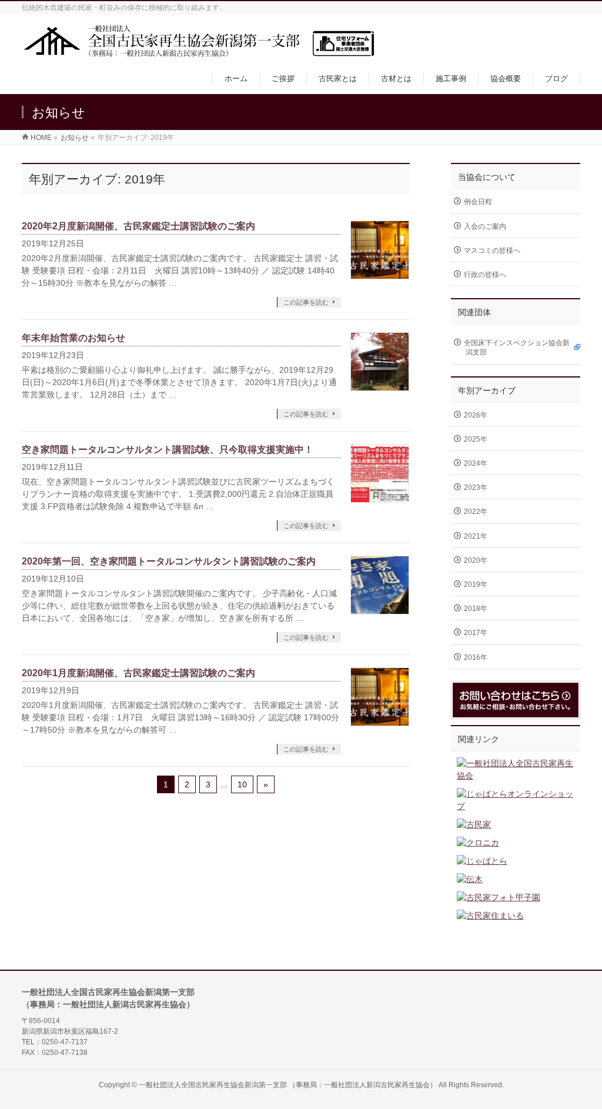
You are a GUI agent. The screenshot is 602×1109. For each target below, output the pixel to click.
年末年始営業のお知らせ (73, 338)
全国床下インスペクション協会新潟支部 (517, 347)
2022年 (475, 511)
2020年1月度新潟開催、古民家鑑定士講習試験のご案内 (138, 673)
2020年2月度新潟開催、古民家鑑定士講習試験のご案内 (138, 226)
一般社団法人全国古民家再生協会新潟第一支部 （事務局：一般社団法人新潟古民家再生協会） (288, 1085)
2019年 (475, 584)
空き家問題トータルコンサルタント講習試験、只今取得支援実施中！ (167, 450)
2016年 (475, 657)
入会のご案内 (485, 226)
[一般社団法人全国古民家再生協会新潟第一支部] (198, 52)
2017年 (475, 633)
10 (242, 784)
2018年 (475, 608)
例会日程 (478, 202)
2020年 (475, 560)
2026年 (475, 415)
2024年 (475, 463)
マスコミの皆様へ (492, 250)
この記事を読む (306, 302)
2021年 (475, 536)
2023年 (475, 487)
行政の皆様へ (485, 274)
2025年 (475, 439)
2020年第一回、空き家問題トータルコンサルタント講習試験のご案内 (169, 561)
